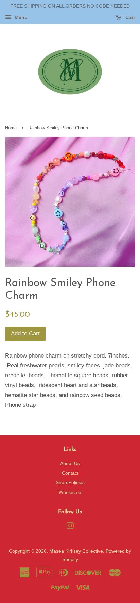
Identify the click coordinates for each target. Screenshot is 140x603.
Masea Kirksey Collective (76, 551)
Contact (70, 473)
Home (11, 127)
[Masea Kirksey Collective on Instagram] (70, 527)
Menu (20, 17)
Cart (129, 17)
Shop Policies (70, 482)
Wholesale (70, 492)
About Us (70, 463)
